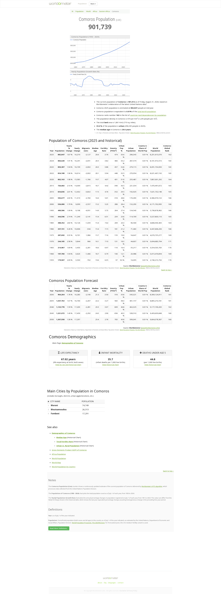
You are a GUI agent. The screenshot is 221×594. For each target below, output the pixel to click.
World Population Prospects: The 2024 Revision (143, 133)
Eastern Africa (104, 11)
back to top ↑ (166, 270)
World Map (56, 462)
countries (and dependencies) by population (148, 115)
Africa (95, 11)
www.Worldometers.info (150, 266)
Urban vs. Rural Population (67, 446)
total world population (147, 111)
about (100, 583)
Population (82, 3)
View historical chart (110, 364)
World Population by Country (63, 467)
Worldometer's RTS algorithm (152, 486)
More (92, 4)
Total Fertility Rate (64, 441)
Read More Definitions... (59, 528)
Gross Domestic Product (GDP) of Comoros (69, 450)
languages (112, 583)
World (88, 11)
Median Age (61, 437)
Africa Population (59, 454)
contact (121, 583)
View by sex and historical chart (68, 364)
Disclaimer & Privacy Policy (128, 591)
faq (105, 583)
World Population (59, 458)
